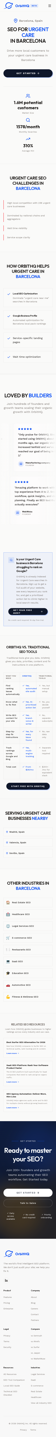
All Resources (10, 1374)
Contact (35, 1314)
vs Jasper (35, 1353)
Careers (34, 1308)
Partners (35, 1320)
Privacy (6, 1336)
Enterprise (8, 1308)
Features (7, 1297)
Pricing (6, 1303)
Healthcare (36, 1397)
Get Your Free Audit (22, 611)
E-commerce (37, 1386)
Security (7, 1347)
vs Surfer (35, 1347)
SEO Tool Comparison (14, 1380)
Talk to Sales (28, 1203)
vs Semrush (36, 1336)
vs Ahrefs (35, 1341)
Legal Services (38, 1374)
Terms (6, 1341)
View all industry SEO (41, 1403)
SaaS (33, 1380)
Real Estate (36, 1391)
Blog (33, 1303)
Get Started (26, 73)
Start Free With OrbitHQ (28, 786)
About (34, 1297)
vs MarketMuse (38, 1359)
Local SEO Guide (11, 1386)
